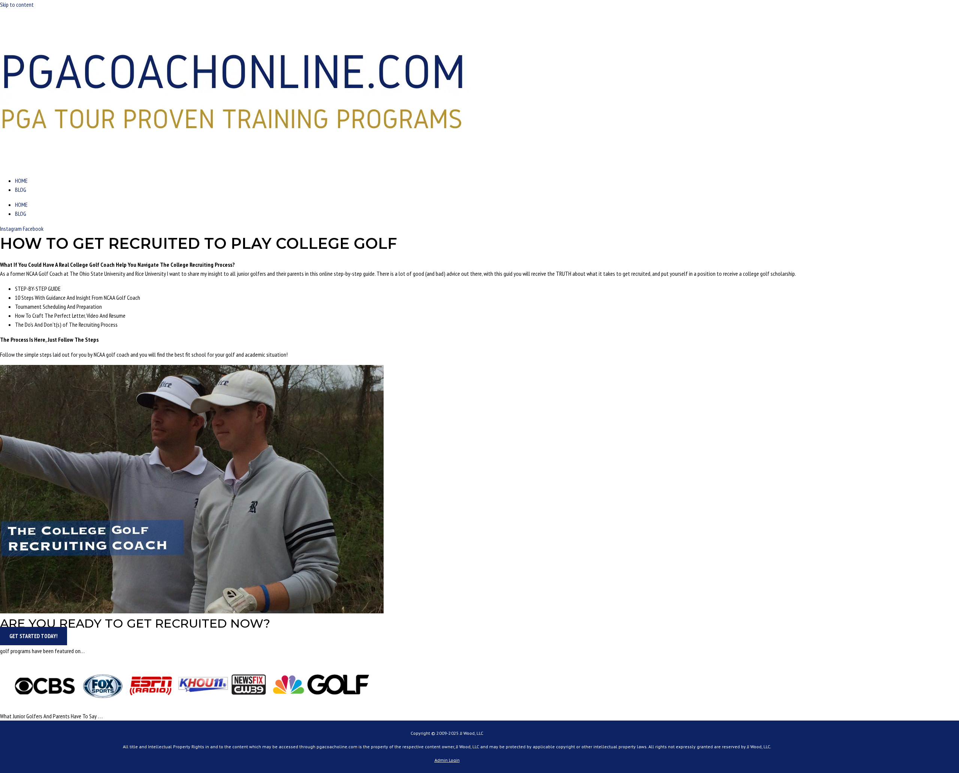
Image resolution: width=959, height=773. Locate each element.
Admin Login (447, 760)
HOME (21, 180)
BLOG (20, 189)
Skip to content (17, 4)
